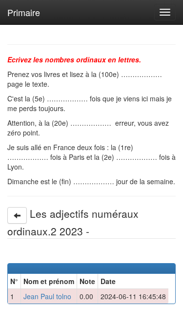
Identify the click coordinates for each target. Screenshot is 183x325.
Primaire (23, 12)
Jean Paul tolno (47, 296)
